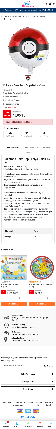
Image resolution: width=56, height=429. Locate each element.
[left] (3, 280)
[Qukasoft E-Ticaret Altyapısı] (28, 417)
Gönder (50, 366)
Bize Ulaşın (28, 389)
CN (35, 237)
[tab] (13, 147)
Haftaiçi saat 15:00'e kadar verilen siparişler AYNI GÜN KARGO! (28, 10)
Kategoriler (28, 381)
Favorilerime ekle (11, 128)
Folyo (36, 231)
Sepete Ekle (15, 304)
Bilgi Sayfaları (28, 374)
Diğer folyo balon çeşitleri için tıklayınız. (19, 220)
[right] (53, 280)
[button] (49, 3)
